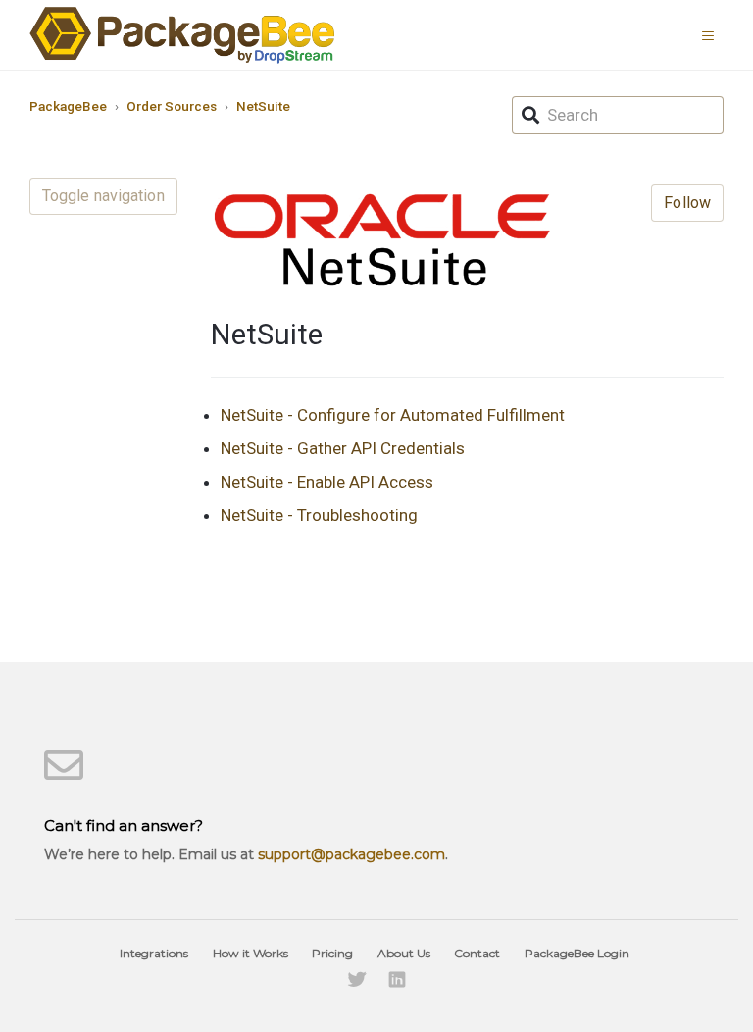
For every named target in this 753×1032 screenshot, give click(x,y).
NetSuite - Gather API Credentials (343, 448)
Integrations (154, 953)
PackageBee (68, 106)
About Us (403, 953)
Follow (687, 202)
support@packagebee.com (351, 854)
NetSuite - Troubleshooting (319, 515)
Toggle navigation (103, 195)
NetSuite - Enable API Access (327, 481)
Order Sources (171, 106)
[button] (713, 34)
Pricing (332, 953)
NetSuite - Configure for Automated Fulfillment (393, 415)
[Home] (182, 35)
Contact (477, 953)
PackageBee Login (577, 953)
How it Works (250, 953)
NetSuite (263, 106)
